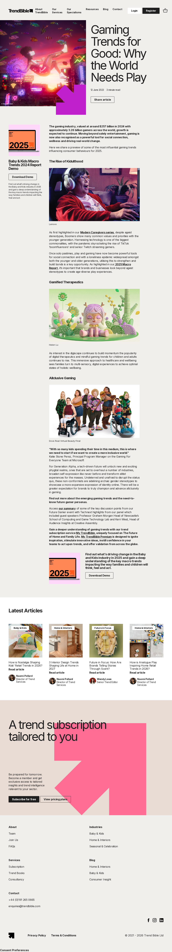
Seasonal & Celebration (103, 846)
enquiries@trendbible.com (24, 906)
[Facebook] (148, 921)
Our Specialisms (74, 11)
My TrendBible (85, 533)
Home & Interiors (63, 628)
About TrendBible (41, 11)
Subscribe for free (24, 799)
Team (12, 833)
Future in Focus (102, 628)
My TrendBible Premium (96, 536)
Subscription (16, 866)
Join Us (13, 840)
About (12, 827)
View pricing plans (55, 799)
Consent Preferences (14, 950)
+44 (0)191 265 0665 (22, 899)
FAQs (12, 846)
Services (14, 860)
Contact (117, 9)
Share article (102, 99)
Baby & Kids (20, 628)
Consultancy (16, 879)
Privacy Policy (37, 935)
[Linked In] (161, 921)
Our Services (57, 11)
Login (134, 10)
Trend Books (16, 873)
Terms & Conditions (63, 935)
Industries (95, 827)
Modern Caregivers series (97, 232)
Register (151, 10)
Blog (105, 9)
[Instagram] (155, 921)
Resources (92, 9)
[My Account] (21, 11)
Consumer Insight (100, 879)
